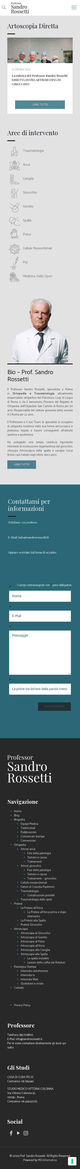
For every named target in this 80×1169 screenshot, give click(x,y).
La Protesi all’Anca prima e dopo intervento (46, 914)
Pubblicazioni (28, 832)
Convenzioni (28, 841)
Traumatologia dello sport (36, 900)
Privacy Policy (22, 1005)
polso (27, 234)
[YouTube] (18, 1134)
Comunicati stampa (32, 836)
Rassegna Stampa (25, 967)
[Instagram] (26, 1134)
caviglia (28, 178)
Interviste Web (29, 979)
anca (26, 164)
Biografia (19, 820)
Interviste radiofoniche (34, 971)
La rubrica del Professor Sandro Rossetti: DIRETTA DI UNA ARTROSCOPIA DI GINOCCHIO (40, 80)
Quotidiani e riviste (32, 984)
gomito (28, 206)
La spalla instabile (38, 958)
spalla (27, 220)
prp (25, 262)
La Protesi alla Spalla (33, 921)
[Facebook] (11, 1134)
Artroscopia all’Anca (33, 946)
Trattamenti (34, 862)
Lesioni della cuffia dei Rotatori (46, 963)
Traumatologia (30, 891)
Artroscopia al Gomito (34, 937)
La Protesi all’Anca (32, 908)
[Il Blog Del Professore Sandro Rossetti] (40, 7)
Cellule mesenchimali (34, 883)
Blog (16, 815)
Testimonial (28, 828)
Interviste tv (28, 975)
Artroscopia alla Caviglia (35, 950)
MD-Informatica (47, 1160)
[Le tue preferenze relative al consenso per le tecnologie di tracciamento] (72, 1161)
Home (17, 811)
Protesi (18, 904)
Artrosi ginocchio (31, 866)
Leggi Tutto (21, 464)
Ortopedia (20, 845)
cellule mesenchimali (37, 248)
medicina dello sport (37, 276)
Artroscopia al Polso (33, 942)
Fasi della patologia (39, 853)
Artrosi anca (28, 849)
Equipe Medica (29, 824)
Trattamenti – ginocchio (41, 879)
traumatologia (33, 151)
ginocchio (30, 192)
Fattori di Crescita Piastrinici (37, 887)
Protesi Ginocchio (31, 925)
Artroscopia (21, 929)
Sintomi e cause (37, 858)
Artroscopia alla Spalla (34, 954)
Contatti (19, 988)
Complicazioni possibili (41, 895)
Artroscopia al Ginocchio (35, 933)
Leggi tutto (40, 104)
